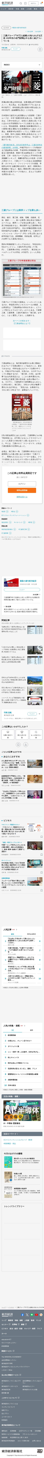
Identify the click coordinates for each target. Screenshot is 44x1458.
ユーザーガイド (7, 1417)
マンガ (38, 1320)
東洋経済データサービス (10, 1386)
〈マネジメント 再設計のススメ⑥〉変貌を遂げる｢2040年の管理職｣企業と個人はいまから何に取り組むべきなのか (13, 830)
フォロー (15, 49)
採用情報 (13, 1431)
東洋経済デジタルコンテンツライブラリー (16, 1367)
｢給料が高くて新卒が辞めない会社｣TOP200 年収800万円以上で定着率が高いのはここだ (14, 629)
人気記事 (7, 929)
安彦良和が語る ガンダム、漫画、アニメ (22, 1068)
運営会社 (4, 1431)
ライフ (39, 1328)
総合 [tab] (12, 934)
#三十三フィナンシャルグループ (15, 1140)
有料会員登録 (22, 490)
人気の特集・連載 (11, 1026)
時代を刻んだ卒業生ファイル (18, 1063)
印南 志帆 (4, 48)
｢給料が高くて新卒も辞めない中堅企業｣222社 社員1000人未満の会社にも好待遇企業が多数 (13, 659)
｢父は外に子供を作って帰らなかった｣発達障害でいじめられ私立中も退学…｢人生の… (21, 940)
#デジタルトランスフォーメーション (14, 515)
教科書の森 (5, 1393)
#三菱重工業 (23, 529)
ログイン (33, 3)
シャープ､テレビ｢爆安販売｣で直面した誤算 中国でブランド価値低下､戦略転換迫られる (14, 700)
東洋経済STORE (7, 1363)
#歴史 (13, 511)
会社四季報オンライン (9, 1360)
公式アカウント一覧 (25, 1431)
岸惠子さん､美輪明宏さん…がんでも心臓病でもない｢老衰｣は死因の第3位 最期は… (22, 959)
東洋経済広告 (6, 1389)
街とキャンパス (13, 1057)
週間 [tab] (31, 1030)
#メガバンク (18, 522)
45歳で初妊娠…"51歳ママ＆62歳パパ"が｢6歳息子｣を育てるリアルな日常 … (21, 950)
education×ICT (6, 1339)
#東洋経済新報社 (7, 529)
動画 (35, 9)
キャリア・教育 (29, 1328)
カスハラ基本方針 (23, 1441)
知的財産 (4, 1437)
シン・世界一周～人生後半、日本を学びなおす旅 (24, 1052)
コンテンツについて (8, 1407)
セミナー (5, 1324)
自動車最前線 (12, 1080)
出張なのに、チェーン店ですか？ (20, 1041)
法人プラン (5, 1413)
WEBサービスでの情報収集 (11, 1434)
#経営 (3, 511)
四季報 (14, 1324)
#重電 (30, 522)
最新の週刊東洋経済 (28, 581)
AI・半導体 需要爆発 (11, 1123)
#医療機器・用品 (10, 1143)
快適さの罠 (18, 1174)
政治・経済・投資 (16, 1328)
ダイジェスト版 (13, 1046)
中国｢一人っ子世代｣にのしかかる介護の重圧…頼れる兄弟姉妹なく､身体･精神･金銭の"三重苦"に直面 (13, 848)
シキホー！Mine (7, 1370)
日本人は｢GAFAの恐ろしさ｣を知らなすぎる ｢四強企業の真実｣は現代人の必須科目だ (14, 680)
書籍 (22, 1324)
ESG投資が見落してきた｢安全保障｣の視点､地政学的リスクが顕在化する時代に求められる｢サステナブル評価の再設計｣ (13, 866)
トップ (3, 9)
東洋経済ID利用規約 (8, 1441)
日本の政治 (12, 1085)
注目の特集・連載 (11, 1096)
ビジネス (6, 28)
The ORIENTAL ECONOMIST (11, 1357)
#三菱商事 (5, 533)
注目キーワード (10, 1134)
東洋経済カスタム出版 (30, 1389)
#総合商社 (5, 522)
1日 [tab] (13, 1030)
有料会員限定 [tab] (31, 934)
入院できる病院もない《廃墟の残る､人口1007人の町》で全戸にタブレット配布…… (21, 978)
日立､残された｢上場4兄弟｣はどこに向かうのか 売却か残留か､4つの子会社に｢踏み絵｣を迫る (14, 690)
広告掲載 (38, 1431)
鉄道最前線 (12, 1035)
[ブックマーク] (40, 49)
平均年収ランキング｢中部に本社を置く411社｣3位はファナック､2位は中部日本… (21, 969)
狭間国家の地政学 (20, 1188)
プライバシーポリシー (29, 1434)
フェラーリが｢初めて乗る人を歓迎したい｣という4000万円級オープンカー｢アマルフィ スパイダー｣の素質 (14, 884)
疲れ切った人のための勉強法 (24, 1158)
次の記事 (38, 31)
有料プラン (5, 1410)
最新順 (11, 9)
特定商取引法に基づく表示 (19, 1437)
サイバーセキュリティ (9, 1343)
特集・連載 (20, 9)
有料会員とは (22, 497)
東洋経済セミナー (28, 1386)
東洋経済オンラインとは (10, 1404)
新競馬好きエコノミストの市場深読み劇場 (23, 1074)
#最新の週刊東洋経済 (19, 28)
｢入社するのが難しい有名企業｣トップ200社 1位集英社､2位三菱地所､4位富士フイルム (13, 649)
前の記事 (30, 31)
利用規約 (4, 1420)
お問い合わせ (36, 1441)
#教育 (30, 1140)
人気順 (29, 9)
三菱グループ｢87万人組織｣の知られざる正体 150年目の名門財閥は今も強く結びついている (22, 38)
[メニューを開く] (41, 3)
